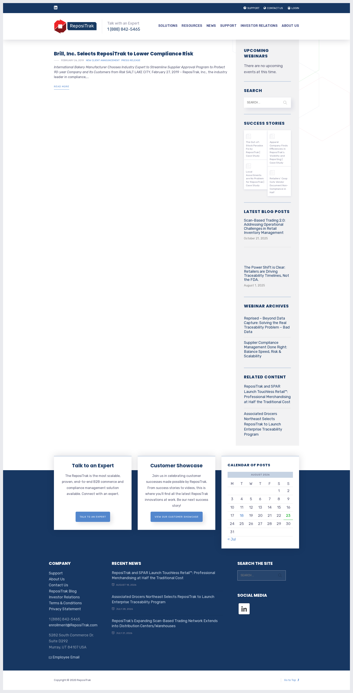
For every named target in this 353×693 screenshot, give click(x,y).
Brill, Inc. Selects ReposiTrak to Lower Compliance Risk (123, 53)
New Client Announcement (103, 60)
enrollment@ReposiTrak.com (73, 625)
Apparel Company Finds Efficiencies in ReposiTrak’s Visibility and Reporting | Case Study (279, 152)
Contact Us (58, 585)
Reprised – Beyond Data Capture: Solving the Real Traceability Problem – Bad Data (267, 325)
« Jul (232, 539)
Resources (192, 26)
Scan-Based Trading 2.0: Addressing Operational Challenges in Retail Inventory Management (264, 226)
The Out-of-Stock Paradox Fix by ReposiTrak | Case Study (254, 149)
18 (242, 515)
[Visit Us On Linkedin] (244, 605)
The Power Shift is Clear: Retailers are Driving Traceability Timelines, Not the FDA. (266, 273)
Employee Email (65, 657)
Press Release (130, 60)
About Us (290, 26)
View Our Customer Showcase (177, 516)
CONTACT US (275, 8)
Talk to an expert (93, 516)
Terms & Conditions (65, 603)
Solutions (168, 26)
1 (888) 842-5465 (123, 29)
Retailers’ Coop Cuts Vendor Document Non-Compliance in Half (279, 185)
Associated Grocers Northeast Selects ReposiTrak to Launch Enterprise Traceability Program (263, 424)
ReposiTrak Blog (63, 591)
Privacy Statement (65, 609)
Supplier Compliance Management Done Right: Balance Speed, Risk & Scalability (265, 349)
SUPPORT (253, 8)
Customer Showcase (176, 465)
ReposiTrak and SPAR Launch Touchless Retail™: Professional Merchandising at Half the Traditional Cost (267, 394)
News (211, 26)
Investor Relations (259, 26)
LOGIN (295, 8)
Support (228, 26)
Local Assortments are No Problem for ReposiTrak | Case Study (255, 178)
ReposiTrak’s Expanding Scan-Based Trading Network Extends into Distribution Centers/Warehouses (165, 623)
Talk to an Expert (93, 465)
